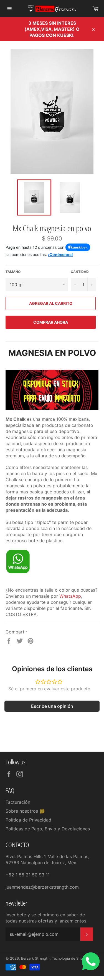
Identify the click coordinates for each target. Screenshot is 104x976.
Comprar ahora (50, 322)
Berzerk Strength (35, 958)
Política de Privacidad (28, 820)
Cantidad (80, 272)
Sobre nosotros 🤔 (25, 811)
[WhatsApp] (18, 572)
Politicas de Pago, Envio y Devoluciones (48, 828)
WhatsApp (70, 596)
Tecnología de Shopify (70, 958)
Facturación (18, 802)
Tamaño (13, 272)
